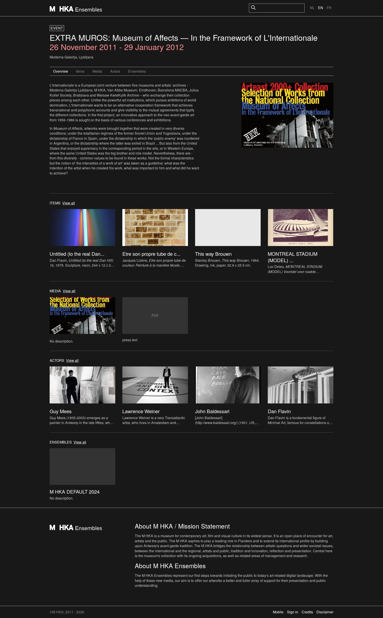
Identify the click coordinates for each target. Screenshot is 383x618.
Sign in (292, 611)
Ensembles (137, 71)
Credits (307, 611)
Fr (329, 7)
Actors (115, 71)
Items (80, 71)
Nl (312, 7)
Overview (60, 71)
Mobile (278, 611)
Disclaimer (325, 611)
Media (97, 71)
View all (68, 203)
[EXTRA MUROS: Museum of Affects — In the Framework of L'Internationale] (287, 116)
